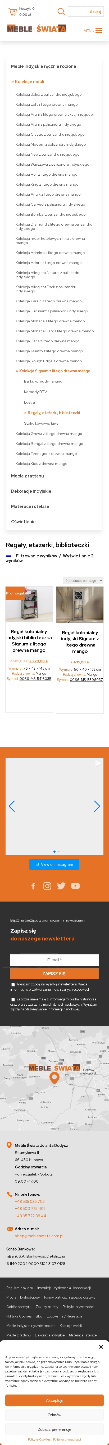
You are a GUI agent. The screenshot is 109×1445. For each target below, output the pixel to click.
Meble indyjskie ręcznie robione (43, 66)
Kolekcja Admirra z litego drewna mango (50, 252)
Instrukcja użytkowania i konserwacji (64, 1288)
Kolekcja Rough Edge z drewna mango (49, 360)
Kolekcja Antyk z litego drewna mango (48, 194)
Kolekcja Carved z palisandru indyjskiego (50, 204)
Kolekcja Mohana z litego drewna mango (50, 320)
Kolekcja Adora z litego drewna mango (49, 262)
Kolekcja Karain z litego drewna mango (49, 300)
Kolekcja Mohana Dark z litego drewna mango (55, 330)
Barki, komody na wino (43, 381)
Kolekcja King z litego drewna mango (47, 184)
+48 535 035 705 (30, 1201)
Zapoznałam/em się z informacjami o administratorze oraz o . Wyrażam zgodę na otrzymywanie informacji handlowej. (53, 1004)
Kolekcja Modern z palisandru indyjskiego (51, 144)
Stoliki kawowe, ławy (41, 423)
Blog (39, 1316)
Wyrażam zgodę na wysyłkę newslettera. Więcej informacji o (50, 986)
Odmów (54, 1415)
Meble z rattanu (27, 476)
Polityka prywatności (67, 1439)
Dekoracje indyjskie (31, 491)
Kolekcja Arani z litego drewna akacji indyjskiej (55, 114)
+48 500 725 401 (30, 1208)
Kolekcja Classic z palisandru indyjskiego (50, 134)
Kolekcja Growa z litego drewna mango (49, 433)
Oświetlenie (23, 522)
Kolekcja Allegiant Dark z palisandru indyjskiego (46, 288)
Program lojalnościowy (23, 1297)
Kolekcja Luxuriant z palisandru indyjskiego (52, 310)
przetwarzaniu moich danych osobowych (59, 989)
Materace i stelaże (30, 506)
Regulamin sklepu (19, 1288)
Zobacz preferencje (54, 1429)
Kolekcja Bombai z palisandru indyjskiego (51, 214)
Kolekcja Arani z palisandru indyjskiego (48, 124)
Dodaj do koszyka (29, 698)
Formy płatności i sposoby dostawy (70, 1297)
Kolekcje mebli (29, 81)
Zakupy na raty (47, 1307)
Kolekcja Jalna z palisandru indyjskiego (49, 94)
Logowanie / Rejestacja (64, 1316)
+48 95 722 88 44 (30, 1215)
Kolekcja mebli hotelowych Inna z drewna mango (50, 240)
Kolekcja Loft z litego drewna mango (47, 104)
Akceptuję (54, 1400)
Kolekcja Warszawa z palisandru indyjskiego (52, 164)
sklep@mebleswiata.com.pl (39, 1235)
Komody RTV (35, 391)
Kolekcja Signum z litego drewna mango (54, 370)
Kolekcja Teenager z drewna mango (46, 453)
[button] (101, 1347)
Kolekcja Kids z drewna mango (41, 463)
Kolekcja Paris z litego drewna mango (48, 340)
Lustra (29, 402)
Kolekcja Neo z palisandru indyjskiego (48, 154)
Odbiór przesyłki (18, 1307)
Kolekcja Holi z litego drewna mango (47, 174)
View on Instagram (57, 864)
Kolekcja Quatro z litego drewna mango (49, 350)
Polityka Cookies (39, 1439)
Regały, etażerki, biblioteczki (54, 412)
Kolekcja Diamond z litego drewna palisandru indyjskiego (54, 226)
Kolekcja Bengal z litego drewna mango (49, 443)
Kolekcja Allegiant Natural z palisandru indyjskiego (48, 274)
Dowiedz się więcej (80, 700)
